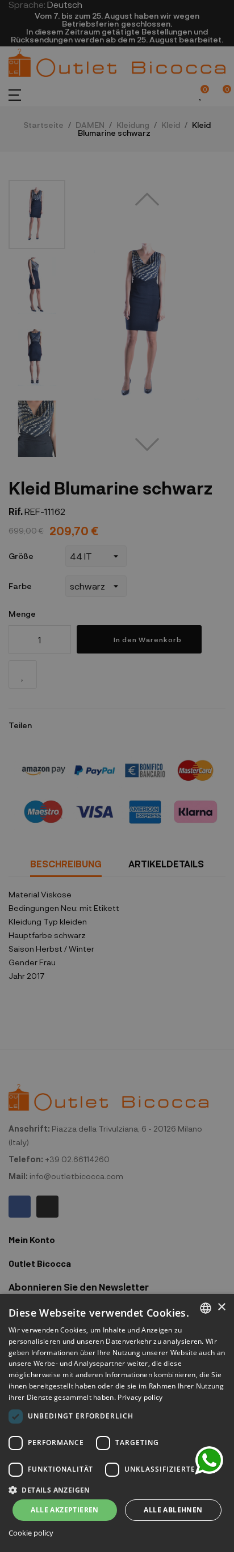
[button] (117, 1489)
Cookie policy (31, 1533)
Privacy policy (140, 1397)
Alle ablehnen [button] (173, 1510)
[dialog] (117, 1423)
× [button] (221, 1307)
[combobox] (205, 1308)
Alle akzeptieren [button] (64, 1510)
